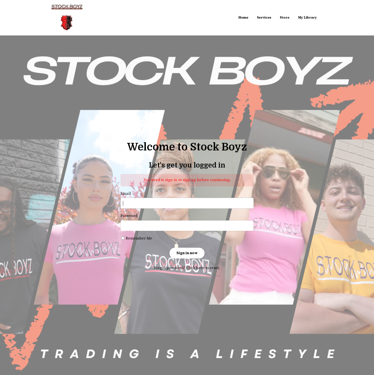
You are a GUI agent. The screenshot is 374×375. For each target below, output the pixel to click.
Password (129, 215)
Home (243, 17)
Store (284, 17)
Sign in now (187, 253)
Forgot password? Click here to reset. (187, 267)
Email (126, 193)
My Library (307, 17)
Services (264, 17)
